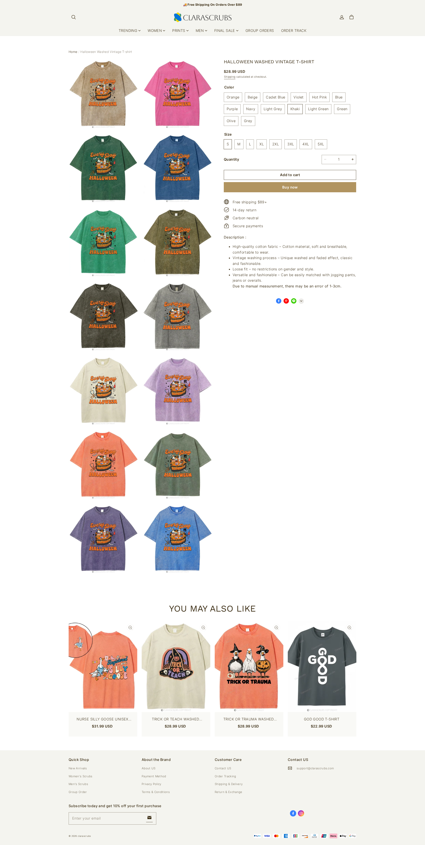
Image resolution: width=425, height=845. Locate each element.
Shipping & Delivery (229, 784)
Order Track (293, 30)
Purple (232, 109)
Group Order (78, 792)
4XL (305, 144)
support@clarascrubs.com (315, 768)
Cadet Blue (275, 97)
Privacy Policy (151, 784)
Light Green (318, 109)
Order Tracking (225, 776)
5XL (321, 144)
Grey (248, 120)
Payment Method (154, 776)
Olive (231, 120)
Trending (128, 30)
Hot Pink (319, 97)
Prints (178, 30)
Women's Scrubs (81, 776)
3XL (290, 144)
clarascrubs (84, 836)
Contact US (223, 768)
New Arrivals (78, 768)
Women (155, 30)
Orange (233, 97)
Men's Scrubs (78, 784)
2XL (275, 144)
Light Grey (273, 109)
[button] (73, 17)
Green (342, 109)
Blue (339, 97)
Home (73, 52)
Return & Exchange (228, 792)
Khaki (295, 109)
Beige (252, 97)
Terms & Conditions (156, 792)
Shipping (229, 76)
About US (149, 768)
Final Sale (224, 30)
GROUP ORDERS (259, 30)
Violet (298, 97)
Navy (250, 109)
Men (200, 30)
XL (261, 144)
